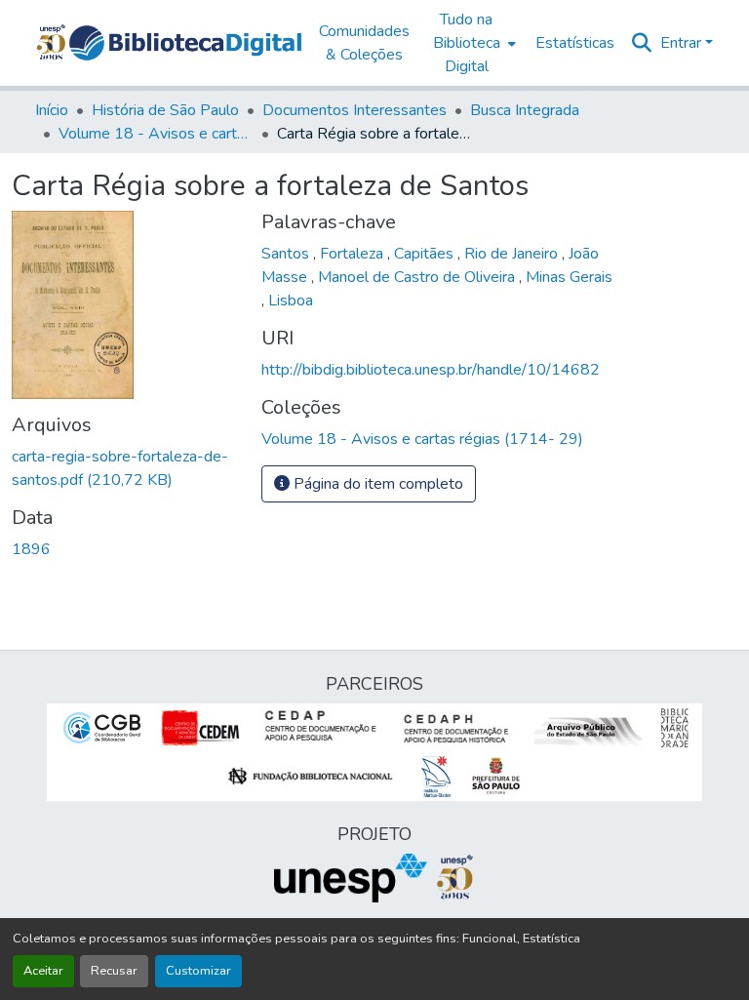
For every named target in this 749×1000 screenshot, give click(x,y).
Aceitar (43, 971)
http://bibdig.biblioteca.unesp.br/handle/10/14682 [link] (430, 369)
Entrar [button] (682, 43)
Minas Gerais (569, 277)
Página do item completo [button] (376, 484)
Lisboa (290, 300)
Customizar (198, 971)
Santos (287, 253)
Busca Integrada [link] (524, 110)
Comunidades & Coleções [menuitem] (364, 42)
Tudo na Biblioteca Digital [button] (466, 43)
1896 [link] (31, 549)
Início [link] (51, 110)
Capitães (425, 253)
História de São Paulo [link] (165, 110)
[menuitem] (472, 43)
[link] (125, 468)
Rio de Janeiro (513, 253)
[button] (185, 42)
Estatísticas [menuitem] (574, 43)
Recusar (114, 971)
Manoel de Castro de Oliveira (418, 277)
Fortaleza (353, 253)
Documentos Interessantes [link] (354, 110)
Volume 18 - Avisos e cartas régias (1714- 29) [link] (156, 133)
